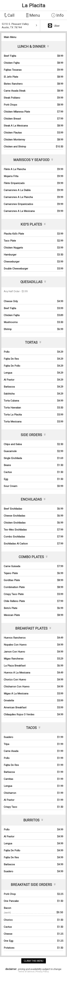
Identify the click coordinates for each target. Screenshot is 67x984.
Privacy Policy (42, 971)
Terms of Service (26, 971)
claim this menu (33, 960)
